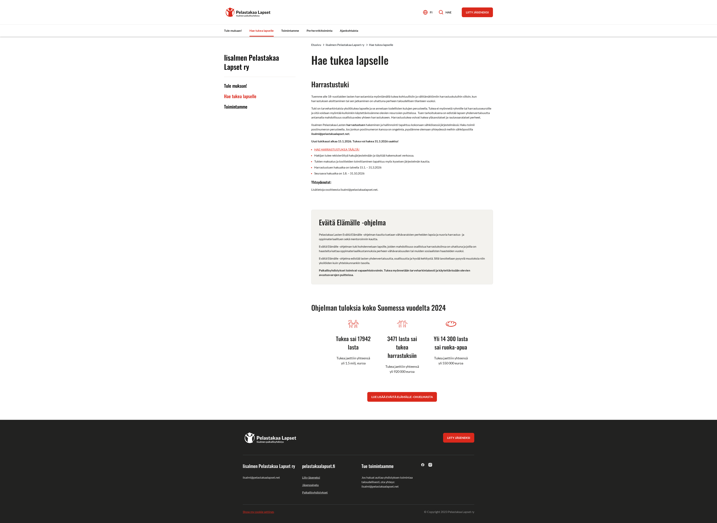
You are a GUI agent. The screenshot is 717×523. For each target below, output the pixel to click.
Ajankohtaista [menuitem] (349, 30)
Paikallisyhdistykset (315, 492)
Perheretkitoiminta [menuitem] (319, 30)
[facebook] (423, 465)
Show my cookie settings (258, 511)
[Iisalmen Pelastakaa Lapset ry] (248, 12)
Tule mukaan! (235, 85)
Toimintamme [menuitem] (290, 30)
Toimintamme (235, 106)
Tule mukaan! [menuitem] (233, 30)
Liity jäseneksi (311, 477)
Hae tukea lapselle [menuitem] (261, 30)
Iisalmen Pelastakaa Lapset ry (345, 44)
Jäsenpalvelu (310, 485)
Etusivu (316, 44)
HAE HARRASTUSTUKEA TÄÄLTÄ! (336, 149)
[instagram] (430, 465)
